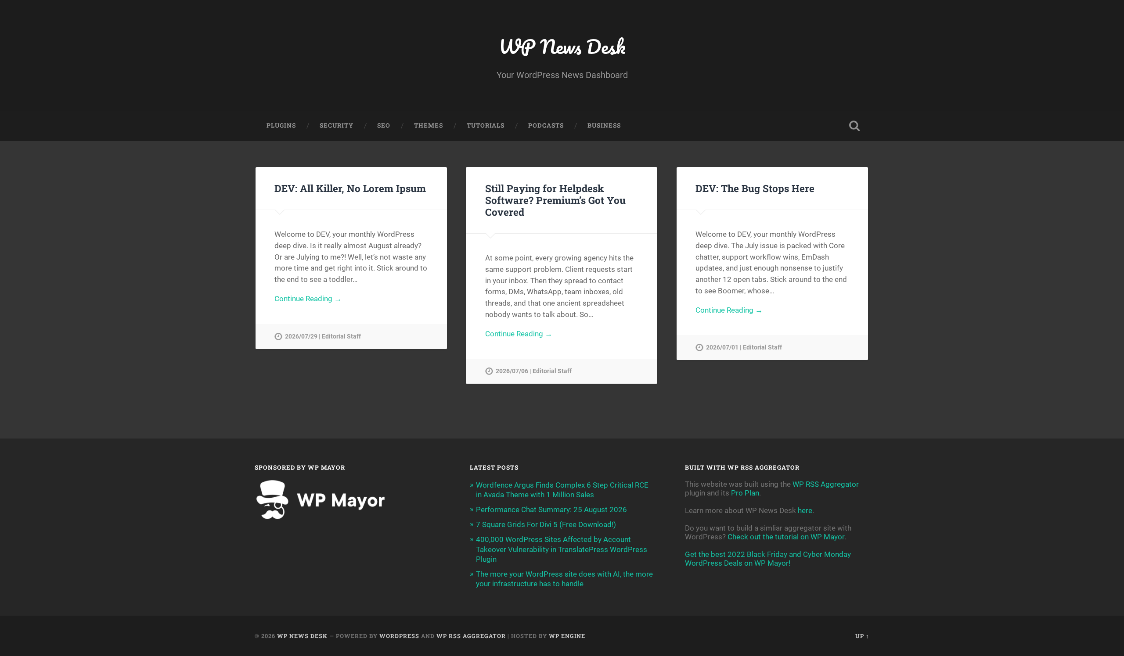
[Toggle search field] (854, 126)
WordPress (399, 635)
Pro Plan (745, 492)
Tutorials (485, 125)
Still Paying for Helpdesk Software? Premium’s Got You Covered (555, 200)
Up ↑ (862, 635)
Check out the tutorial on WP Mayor (786, 536)
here (805, 510)
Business (604, 125)
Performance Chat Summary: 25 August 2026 (551, 509)
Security (336, 125)
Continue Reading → (308, 298)
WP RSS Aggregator (826, 484)
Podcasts (546, 125)
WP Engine (567, 635)
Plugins (281, 125)
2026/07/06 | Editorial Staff (534, 371)
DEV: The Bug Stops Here (754, 188)
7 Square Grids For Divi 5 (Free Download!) (546, 524)
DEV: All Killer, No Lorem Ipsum (350, 188)
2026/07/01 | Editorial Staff (744, 347)
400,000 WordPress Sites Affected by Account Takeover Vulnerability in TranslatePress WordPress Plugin (561, 549)
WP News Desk (562, 46)
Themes (428, 125)
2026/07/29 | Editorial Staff (323, 336)
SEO (383, 125)
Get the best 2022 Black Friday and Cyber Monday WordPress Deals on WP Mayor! (768, 558)
